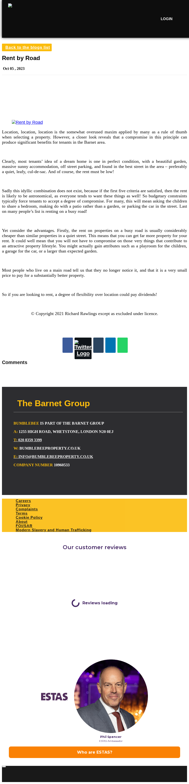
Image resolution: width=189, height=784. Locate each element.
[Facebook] (68, 345)
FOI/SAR (24, 526)
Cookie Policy (29, 517)
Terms (22, 513)
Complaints (27, 509)
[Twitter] (83, 348)
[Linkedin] (110, 345)
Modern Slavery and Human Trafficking (54, 530)
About (22, 521)
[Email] (98, 345)
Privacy (23, 505)
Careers (23, 501)
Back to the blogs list (27, 47)
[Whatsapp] (122, 345)
